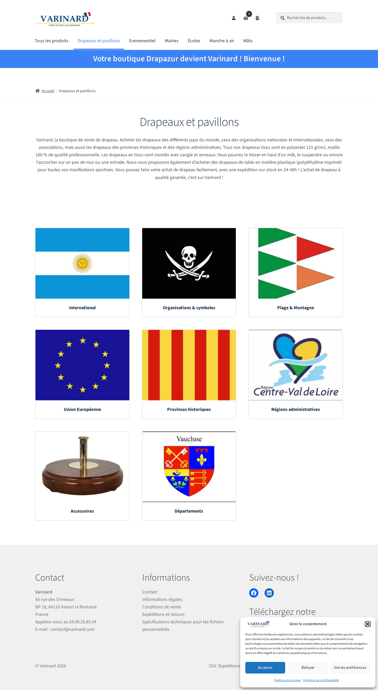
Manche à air (222, 41)
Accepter (265, 667)
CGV (212, 666)
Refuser (307, 667)
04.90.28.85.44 (82, 622)
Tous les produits (51, 41)
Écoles (194, 41)
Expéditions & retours (239, 666)
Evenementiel (142, 41)
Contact (149, 592)
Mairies (171, 41)
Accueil (48, 91)
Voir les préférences (350, 667)
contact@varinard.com (73, 629)
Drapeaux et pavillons (99, 41)
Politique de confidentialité (321, 680)
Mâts (248, 41)
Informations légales (162, 599)
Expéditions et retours (163, 614)
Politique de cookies (287, 680)
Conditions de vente (161, 607)
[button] (367, 624)
